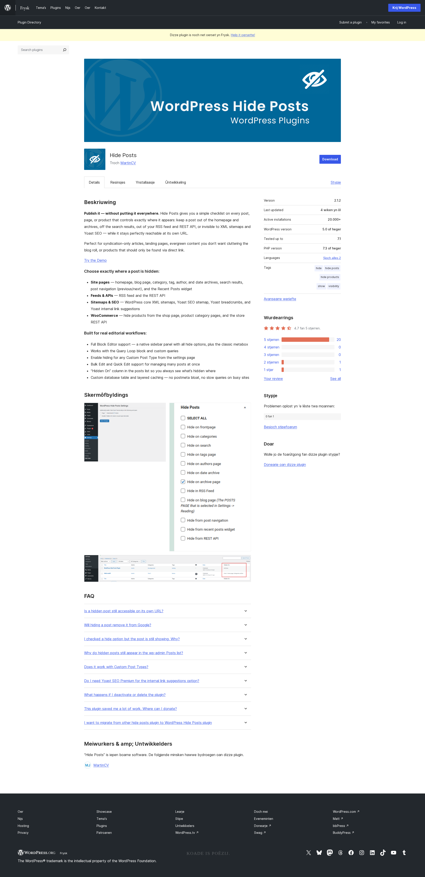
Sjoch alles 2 (332, 258)
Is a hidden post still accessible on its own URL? (123, 611)
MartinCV (128, 163)
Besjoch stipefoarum (280, 427)
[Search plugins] (64, 49)
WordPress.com (346, 811)
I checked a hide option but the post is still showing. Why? (132, 639)
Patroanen (104, 832)
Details (94, 182)
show (321, 286)
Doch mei (261, 811)
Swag (260, 832)
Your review (273, 378)
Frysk (63, 853)
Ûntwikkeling (175, 182)
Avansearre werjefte (280, 299)
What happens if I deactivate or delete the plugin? (125, 695)
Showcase (104, 811)
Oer (20, 811)
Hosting (23, 826)
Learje (179, 811)
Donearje (262, 826)
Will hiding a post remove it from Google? (117, 625)
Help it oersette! (243, 35)
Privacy (23, 832)
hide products (330, 277)
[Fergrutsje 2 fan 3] (245, 408)
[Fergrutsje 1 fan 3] (160, 408)
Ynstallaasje (145, 182)
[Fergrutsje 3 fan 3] (245, 561)
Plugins (102, 826)
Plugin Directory (29, 22)
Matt (338, 819)
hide (319, 268)
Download (330, 159)
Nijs (20, 819)
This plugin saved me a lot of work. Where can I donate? (130, 709)
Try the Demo (95, 260)
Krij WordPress (404, 8)
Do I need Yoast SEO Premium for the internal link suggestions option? (141, 681)
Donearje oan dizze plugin (285, 464)
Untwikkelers (184, 826)
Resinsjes (117, 182)
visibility (333, 286)
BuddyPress (343, 832)
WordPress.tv (187, 832)
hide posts (332, 268)
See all (335, 378)
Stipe (179, 819)
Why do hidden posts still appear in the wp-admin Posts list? (133, 653)
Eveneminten (263, 819)
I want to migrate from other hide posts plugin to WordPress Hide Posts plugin (148, 723)
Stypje (336, 182)
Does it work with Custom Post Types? (116, 667)
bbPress (341, 826)
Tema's (102, 819)
